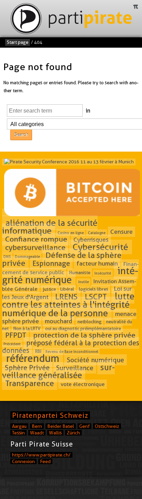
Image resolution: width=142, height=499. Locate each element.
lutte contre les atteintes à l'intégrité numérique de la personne (68, 304)
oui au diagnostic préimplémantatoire (83, 328)
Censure (121, 231)
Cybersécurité (100, 247)
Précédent (12, 344)
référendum (32, 358)
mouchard (58, 321)
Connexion (23, 461)
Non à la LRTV (26, 328)
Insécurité (102, 272)
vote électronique (83, 384)
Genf (84, 426)
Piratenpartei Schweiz (50, 415)
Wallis (55, 432)
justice (49, 289)
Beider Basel (60, 426)
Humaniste (79, 272)
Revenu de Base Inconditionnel (71, 351)
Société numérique (95, 360)
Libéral (67, 289)
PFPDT (15, 334)
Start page (17, 42)
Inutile (83, 281)
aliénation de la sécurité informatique (50, 227)
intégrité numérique (70, 275)
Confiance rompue (36, 239)
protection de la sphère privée (84, 334)
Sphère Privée (27, 368)
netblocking (90, 322)
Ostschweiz (107, 426)
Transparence (29, 383)
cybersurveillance (35, 247)
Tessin (18, 432)
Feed (45, 461)
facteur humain (97, 263)
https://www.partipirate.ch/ (41, 455)
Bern (37, 426)
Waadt (37, 432)
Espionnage (51, 263)
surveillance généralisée (58, 371)
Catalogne (96, 232)
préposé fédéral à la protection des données (70, 347)
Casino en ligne (71, 232)
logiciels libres (93, 289)
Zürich (73, 432)
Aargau (19, 426)
